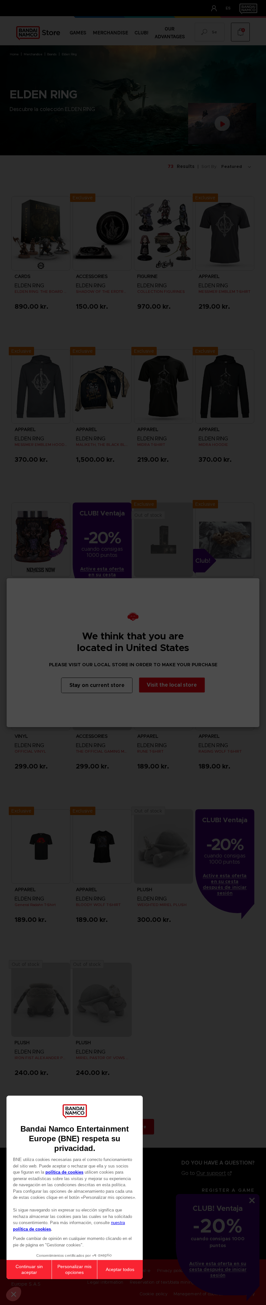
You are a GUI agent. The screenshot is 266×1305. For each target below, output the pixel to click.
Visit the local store (172, 684)
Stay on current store (97, 685)
